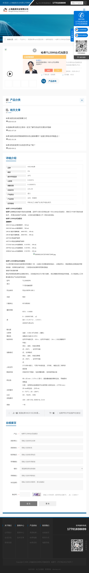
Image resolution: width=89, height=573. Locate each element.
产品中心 (23, 39)
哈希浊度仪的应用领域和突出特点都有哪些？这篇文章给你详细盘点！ (33, 136)
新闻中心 (20, 532)
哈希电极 (33, 537)
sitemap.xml (56, 569)
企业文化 (8, 537)
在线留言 (45, 532)
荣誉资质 (8, 542)
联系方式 (45, 537)
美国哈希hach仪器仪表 (36, 39)
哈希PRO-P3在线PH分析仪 (69, 413)
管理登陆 (48, 569)
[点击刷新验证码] (36, 494)
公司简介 (8, 532)
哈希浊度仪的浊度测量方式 (16, 118)
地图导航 (45, 542)
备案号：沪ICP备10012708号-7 (62, 562)
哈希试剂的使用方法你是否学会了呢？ (20, 145)
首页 (16, 39)
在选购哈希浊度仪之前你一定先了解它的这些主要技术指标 (28, 127)
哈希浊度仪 (49, 39)
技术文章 (20, 537)
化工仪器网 (40, 569)
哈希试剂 (33, 542)
